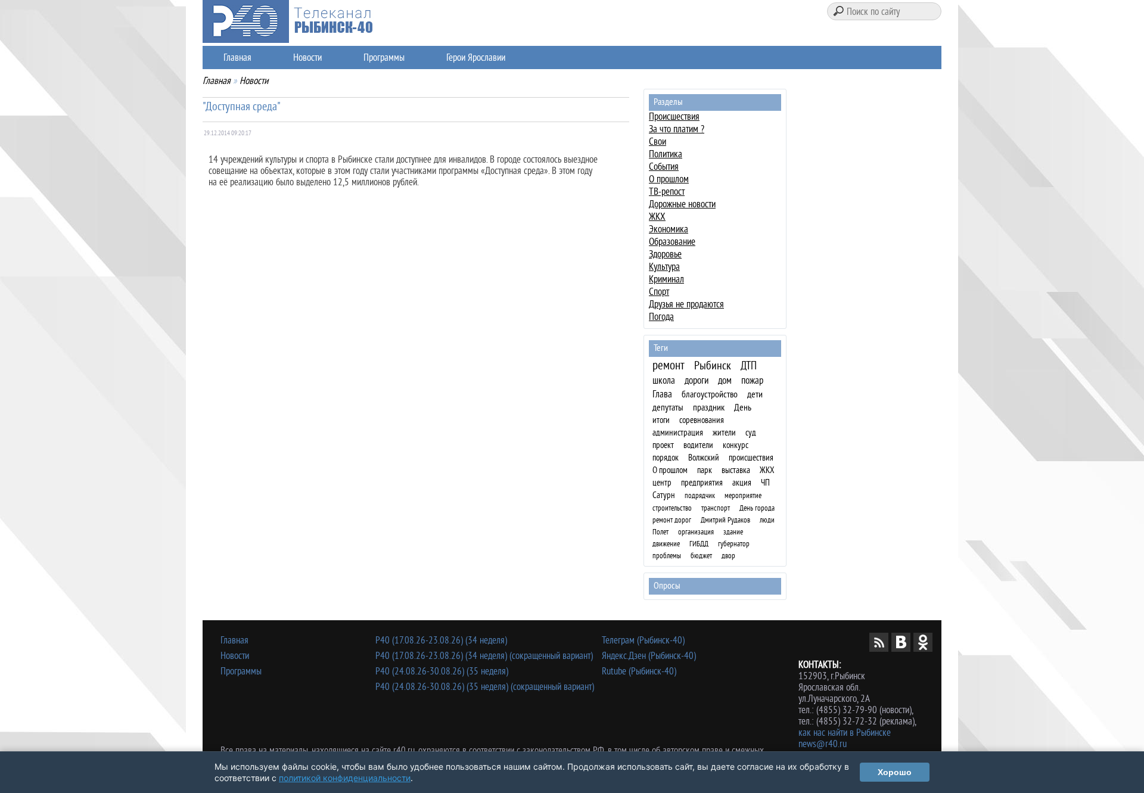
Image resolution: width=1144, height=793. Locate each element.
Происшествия (674, 116)
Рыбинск (712, 365)
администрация (677, 433)
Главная (237, 57)
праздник (709, 407)
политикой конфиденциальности (345, 778)
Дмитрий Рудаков (725, 519)
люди (767, 519)
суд (750, 433)
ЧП (765, 483)
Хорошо (895, 772)
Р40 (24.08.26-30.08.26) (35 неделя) (441, 671)
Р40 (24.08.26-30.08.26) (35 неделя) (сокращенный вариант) (484, 686)
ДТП (749, 366)
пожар (752, 380)
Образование (672, 241)
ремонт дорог (671, 519)
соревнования (701, 420)
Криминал (666, 279)
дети (755, 394)
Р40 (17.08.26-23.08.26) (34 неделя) (441, 640)
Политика (665, 154)
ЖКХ (657, 216)
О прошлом (669, 179)
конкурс (735, 445)
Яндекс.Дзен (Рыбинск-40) (649, 655)
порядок (665, 458)
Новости (307, 57)
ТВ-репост (667, 191)
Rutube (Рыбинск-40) (639, 671)
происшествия (751, 458)
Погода (661, 316)
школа (663, 380)
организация (696, 531)
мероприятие (743, 495)
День (742, 407)
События (664, 166)
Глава (662, 394)
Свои (657, 141)
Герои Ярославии (475, 57)
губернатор (734, 543)
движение (666, 543)
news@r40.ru (822, 744)
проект (663, 445)
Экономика (668, 229)
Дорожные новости (682, 204)
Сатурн (663, 495)
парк (704, 470)
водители (698, 445)
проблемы (666, 555)
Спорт (659, 291)
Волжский (703, 458)
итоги (661, 420)
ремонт (668, 365)
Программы (384, 57)
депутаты (667, 407)
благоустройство (710, 394)
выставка (736, 470)
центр (662, 483)
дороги (696, 380)
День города (757, 507)
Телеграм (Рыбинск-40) (643, 640)
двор (728, 555)
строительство (672, 507)
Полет (660, 531)
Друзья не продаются (686, 304)
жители (724, 433)
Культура (664, 266)
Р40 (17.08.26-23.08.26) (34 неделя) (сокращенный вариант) (484, 655)
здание (733, 531)
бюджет (701, 555)
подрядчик (700, 495)
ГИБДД (698, 543)
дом (725, 380)
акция (741, 483)
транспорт (715, 507)
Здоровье (665, 254)
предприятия (702, 483)
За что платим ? (676, 129)
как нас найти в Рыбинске (844, 732)
